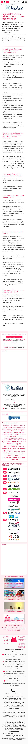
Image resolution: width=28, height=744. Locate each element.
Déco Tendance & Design (10, 432)
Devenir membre (6, 641)
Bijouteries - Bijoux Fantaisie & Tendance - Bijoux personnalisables (14, 443)
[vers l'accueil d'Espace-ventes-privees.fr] (2, 2)
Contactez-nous (22, 637)
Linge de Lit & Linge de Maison (17, 458)
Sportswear (5, 429)
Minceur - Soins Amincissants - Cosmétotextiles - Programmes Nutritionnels (12, 438)
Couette (15, 429)
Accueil (4, 5)
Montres (10, 429)
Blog (6, 643)
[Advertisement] (14, 366)
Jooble (9, 427)
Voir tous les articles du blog (14, 625)
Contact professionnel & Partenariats (21, 646)
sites (9, 5)
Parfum (23, 427)
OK (20, 1)
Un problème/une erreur (21, 640)
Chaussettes (20, 446)
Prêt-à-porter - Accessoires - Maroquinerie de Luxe (14, 430)
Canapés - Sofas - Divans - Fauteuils (17, 439)
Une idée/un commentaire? (22, 642)
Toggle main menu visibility (26, 2)
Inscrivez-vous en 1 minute (13, 337)
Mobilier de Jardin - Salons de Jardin (17, 453)
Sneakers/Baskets (16, 427)
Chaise (11, 434)
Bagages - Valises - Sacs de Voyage (15, 435)
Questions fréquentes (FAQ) (6, 638)
